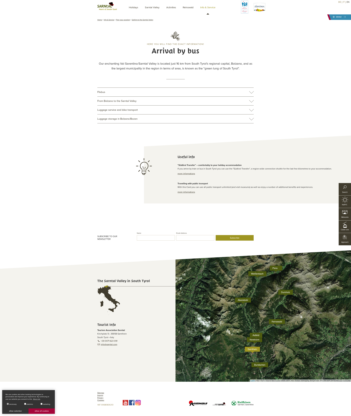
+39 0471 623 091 (109, 341)
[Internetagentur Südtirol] (348, 413)
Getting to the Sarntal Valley (142, 20)
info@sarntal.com (109, 344)
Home (99, 20)
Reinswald (188, 7)
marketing (46, 404)
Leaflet (252, 381)
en (348, 2)
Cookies (100, 400)
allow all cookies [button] (42, 411)
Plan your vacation (123, 20)
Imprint (100, 395)
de (339, 2)
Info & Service (109, 20)
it (344, 2)
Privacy (100, 398)
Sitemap (100, 393)
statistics (29, 404)
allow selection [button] (15, 411)
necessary (13, 404)
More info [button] (36, 399)
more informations (186, 173)
